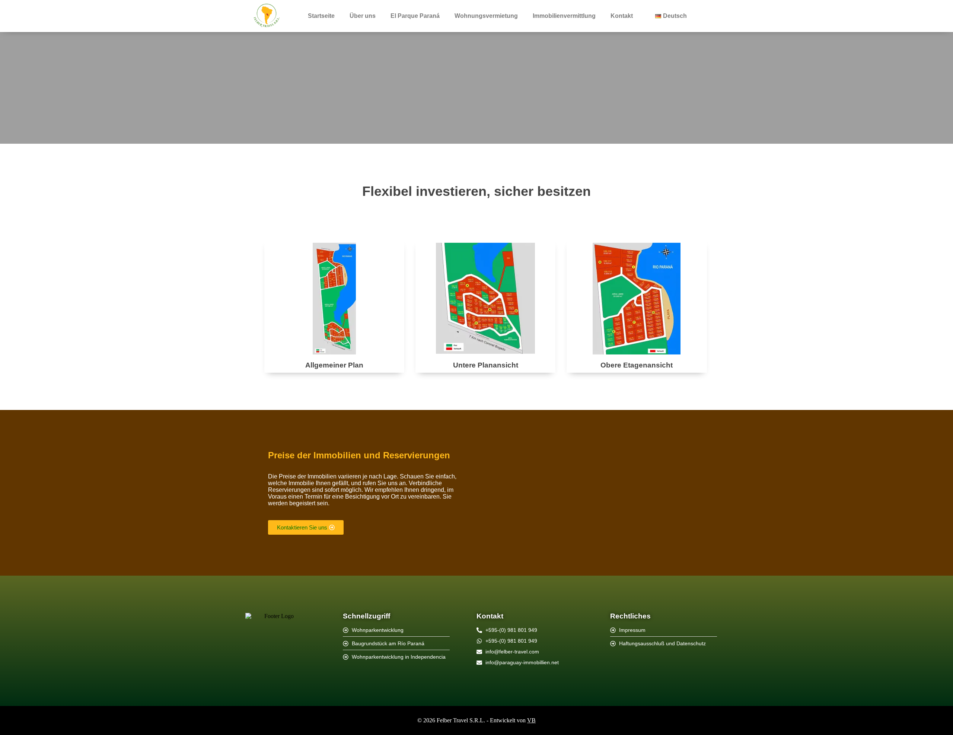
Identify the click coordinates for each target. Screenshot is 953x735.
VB (531, 720)
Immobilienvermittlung (564, 16)
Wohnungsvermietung (486, 16)
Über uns (363, 16)
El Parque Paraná (415, 16)
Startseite (321, 16)
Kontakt (622, 16)
